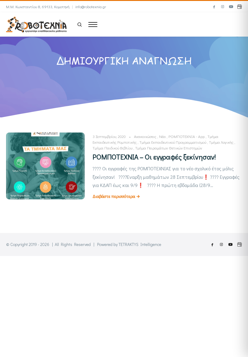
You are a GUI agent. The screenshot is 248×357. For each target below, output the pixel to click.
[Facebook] (214, 6)
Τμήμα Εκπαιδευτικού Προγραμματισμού (172, 142)
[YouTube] (231, 6)
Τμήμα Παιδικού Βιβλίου (112, 147)
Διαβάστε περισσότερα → (116, 196)
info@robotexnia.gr (90, 6)
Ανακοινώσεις (145, 136)
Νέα (162, 136)
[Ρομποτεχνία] (36, 23)
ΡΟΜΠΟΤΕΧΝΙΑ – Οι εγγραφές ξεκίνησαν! (154, 156)
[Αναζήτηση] (79, 24)
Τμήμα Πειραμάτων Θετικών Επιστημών (168, 147)
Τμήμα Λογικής (221, 142)
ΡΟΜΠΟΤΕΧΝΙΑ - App (186, 136)
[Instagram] (222, 6)
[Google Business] (239, 6)
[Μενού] (92, 24)
